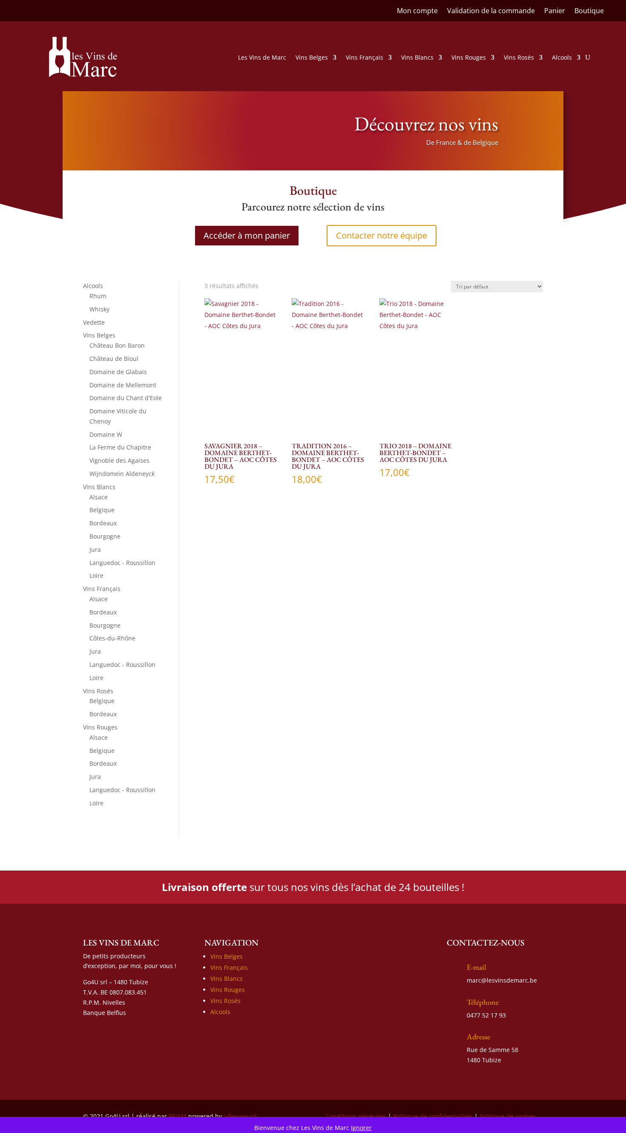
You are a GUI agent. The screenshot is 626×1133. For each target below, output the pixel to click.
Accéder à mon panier (247, 235)
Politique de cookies (508, 1116)
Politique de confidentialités (433, 1116)
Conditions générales (356, 1116)
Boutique (589, 11)
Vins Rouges (468, 57)
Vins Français (364, 57)
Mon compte (417, 11)
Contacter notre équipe (381, 235)
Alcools (562, 57)
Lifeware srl (240, 1116)
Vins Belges (312, 57)
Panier (554, 11)
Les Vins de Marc (262, 57)
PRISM (178, 1116)
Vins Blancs (417, 57)
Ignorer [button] (361, 1128)
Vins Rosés (519, 57)
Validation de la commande (491, 11)
